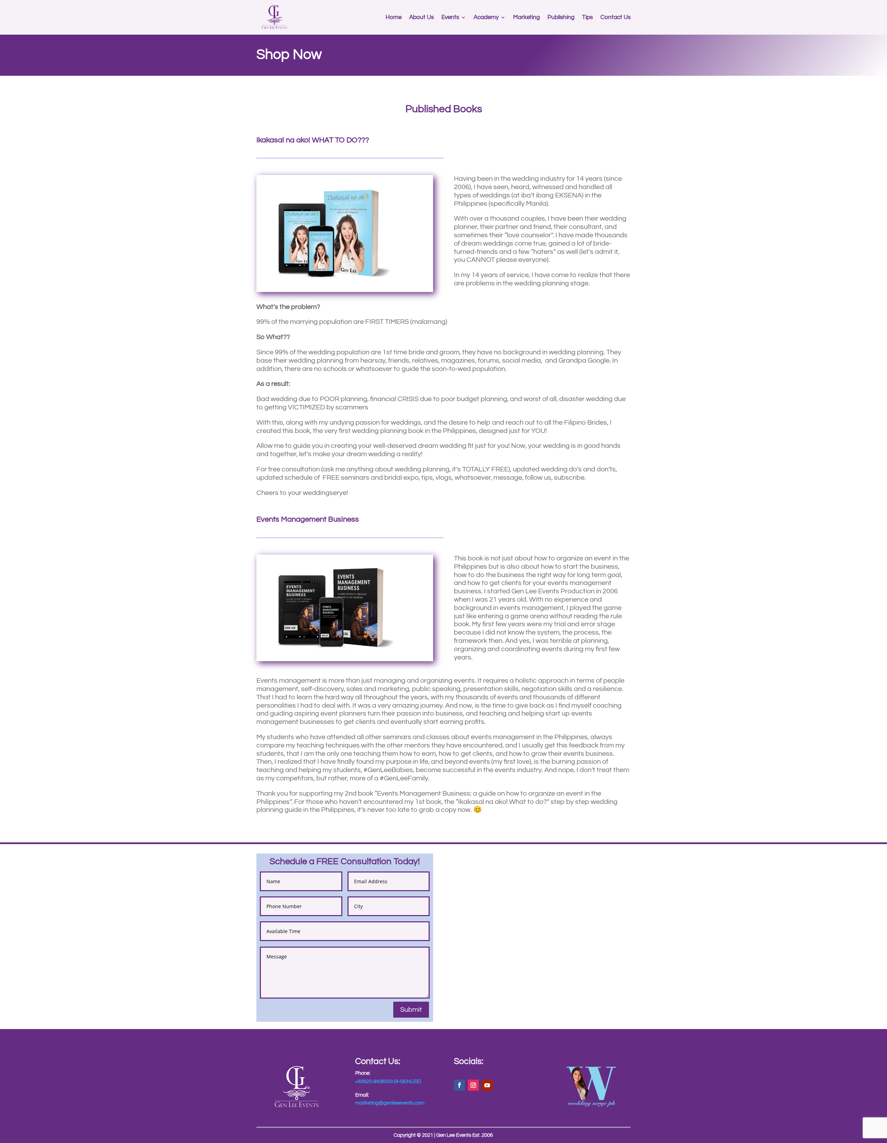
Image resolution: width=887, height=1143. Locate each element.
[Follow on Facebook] (459, 1085)
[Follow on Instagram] (473, 1085)
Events (450, 17)
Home (394, 17)
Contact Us (615, 17)
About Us (421, 17)
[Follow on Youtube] (487, 1085)
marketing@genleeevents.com (389, 1103)
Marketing (526, 17)
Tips (587, 17)
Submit (411, 1009)
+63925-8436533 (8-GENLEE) (388, 1081)
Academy (486, 17)
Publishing (560, 17)
